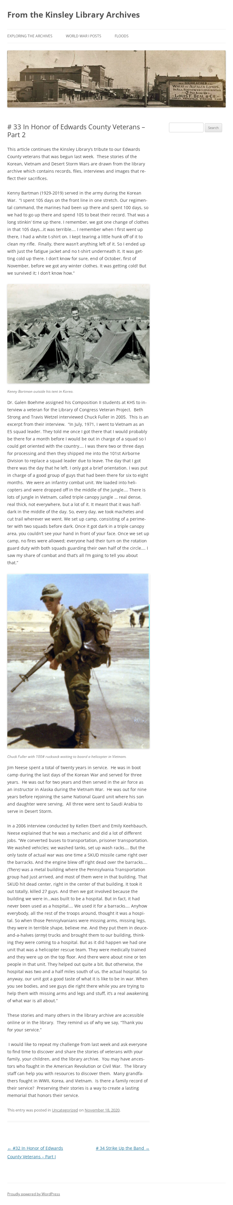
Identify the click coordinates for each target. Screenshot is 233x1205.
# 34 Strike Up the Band (123, 1148)
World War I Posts (83, 36)
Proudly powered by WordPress (33, 1194)
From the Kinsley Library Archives (73, 14)
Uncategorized (65, 1110)
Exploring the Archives (29, 36)
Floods (122, 36)
